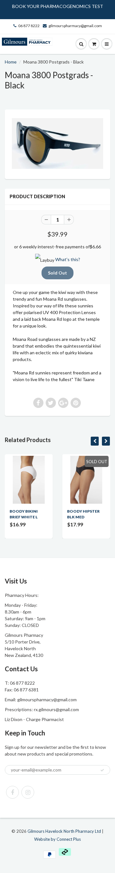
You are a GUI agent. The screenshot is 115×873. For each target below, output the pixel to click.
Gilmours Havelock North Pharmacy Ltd (64, 831)
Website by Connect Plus (57, 839)
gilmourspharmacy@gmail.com (75, 25)
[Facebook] (12, 792)
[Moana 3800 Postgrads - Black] (57, 143)
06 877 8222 (29, 25)
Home (11, 61)
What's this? (67, 259)
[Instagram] (27, 792)
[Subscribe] (102, 770)
